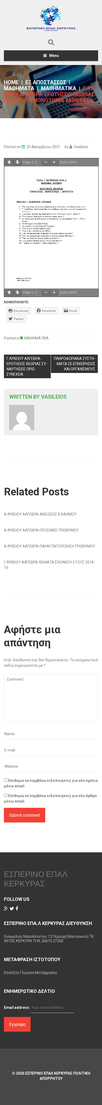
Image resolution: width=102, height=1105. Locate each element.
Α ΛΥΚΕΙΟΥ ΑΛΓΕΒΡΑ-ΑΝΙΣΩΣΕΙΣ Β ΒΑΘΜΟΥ (40, 514)
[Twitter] (12, 908)
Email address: (17, 1007)
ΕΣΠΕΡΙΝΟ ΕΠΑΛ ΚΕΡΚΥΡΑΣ (35, 879)
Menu (54, 55)
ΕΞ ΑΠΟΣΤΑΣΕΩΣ (45, 82)
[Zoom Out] (46, 162)
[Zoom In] (54, 162)
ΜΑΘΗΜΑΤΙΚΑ (58, 88)
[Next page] (17, 162)
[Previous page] (9, 162)
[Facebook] (16, 908)
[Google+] (6, 908)
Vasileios (81, 147)
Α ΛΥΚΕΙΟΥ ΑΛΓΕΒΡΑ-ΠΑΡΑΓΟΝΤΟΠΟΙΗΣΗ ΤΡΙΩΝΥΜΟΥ (49, 546)
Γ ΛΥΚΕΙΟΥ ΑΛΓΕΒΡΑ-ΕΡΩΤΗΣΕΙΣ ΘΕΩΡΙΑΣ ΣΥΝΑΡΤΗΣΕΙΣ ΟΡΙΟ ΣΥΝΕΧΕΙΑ (27, 366)
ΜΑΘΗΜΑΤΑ (19, 88)
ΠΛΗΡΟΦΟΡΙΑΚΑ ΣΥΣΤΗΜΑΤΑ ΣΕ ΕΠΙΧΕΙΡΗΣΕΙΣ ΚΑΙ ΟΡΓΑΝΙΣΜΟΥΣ (74, 363)
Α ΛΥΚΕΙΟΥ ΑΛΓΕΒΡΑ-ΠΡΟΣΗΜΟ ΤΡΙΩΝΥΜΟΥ (41, 530)
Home (11, 82)
